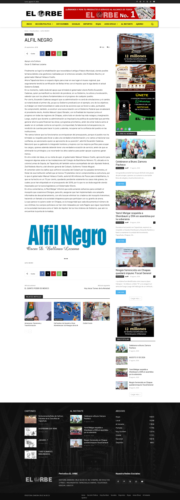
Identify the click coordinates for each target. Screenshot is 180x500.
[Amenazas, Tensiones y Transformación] (38, 311)
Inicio (26, 31)
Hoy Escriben (34, 31)
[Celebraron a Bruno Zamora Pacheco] (135, 149)
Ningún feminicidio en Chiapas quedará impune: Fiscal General (133, 272)
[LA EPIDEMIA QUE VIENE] (30, 432)
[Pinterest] (143, 1)
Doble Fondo (87, 323)
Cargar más (135, 298)
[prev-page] (26, 331)
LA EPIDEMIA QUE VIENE (47, 429)
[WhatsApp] (150, 1)
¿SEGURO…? (43, 440)
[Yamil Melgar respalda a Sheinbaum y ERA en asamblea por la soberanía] (135, 200)
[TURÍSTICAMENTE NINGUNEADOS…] (30, 455)
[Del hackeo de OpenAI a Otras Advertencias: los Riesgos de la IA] (67, 311)
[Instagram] (140, 1)
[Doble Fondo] (96, 311)
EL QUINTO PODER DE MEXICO (37, 288)
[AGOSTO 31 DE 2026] (122, 360)
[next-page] (30, 331)
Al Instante (119, 168)
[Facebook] (137, 1)
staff (126, 168)
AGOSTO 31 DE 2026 (137, 357)
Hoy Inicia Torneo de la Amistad (97, 288)
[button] (152, 24)
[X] (147, 1)
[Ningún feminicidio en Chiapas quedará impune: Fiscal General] (135, 257)
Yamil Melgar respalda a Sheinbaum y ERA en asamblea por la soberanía (135, 216)
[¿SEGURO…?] (30, 443)
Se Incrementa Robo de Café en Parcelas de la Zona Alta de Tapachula (50, 418)
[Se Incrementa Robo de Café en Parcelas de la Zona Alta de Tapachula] (30, 419)
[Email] (64, 53)
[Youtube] (154, 1)
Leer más (121, 184)
